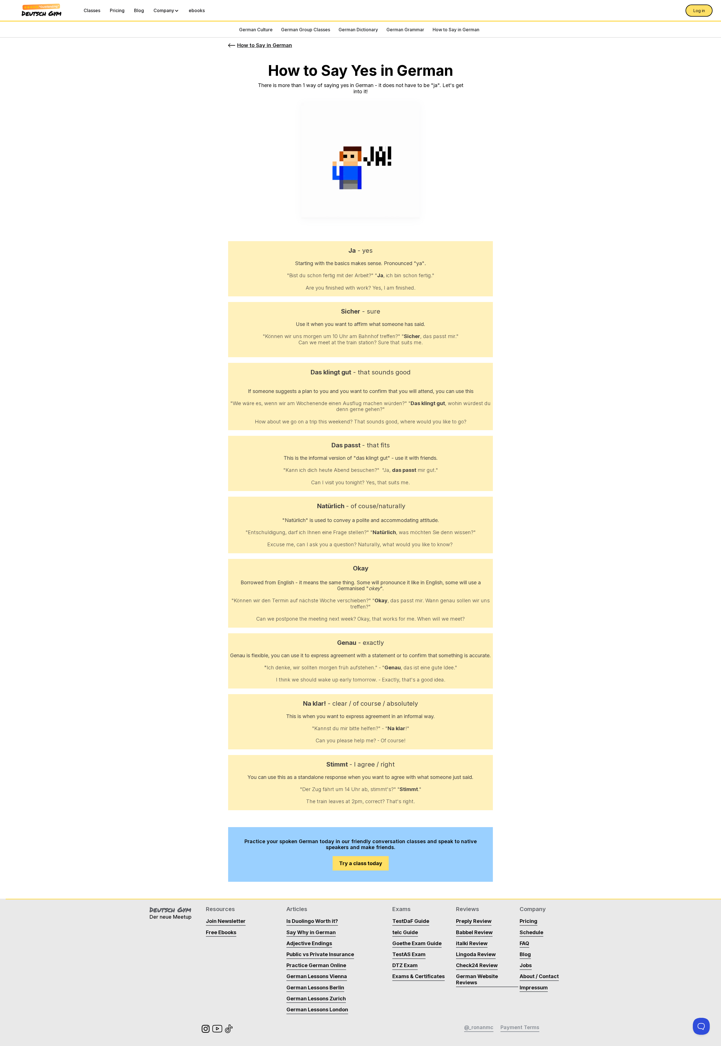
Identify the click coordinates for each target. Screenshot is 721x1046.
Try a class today (360, 863)
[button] (166, 11)
